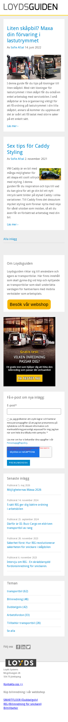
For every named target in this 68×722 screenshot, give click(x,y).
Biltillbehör (10, 708)
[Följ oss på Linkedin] (23, 647)
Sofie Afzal (17, 47)
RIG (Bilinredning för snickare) (22, 704)
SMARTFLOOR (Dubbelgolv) (20, 700)
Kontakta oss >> (13, 684)
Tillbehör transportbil (24, 623)
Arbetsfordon (18, 615)
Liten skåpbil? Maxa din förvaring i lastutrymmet (30, 34)
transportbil (17, 591)
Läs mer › (12, 126)
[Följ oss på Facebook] (18, 647)
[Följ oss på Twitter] (28, 647)
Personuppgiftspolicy (17, 443)
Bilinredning (17, 599)
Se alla (11, 630)
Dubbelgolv (17, 607)
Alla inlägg (10, 239)
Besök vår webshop (29, 304)
